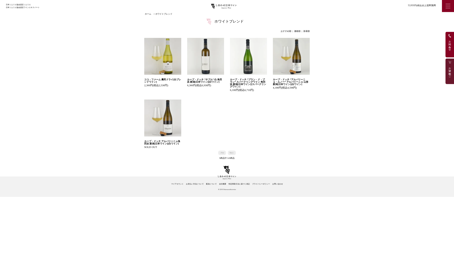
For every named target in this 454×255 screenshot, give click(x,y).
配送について (211, 184)
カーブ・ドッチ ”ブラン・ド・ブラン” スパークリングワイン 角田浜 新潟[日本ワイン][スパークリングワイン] (248, 83)
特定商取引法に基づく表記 (239, 184)
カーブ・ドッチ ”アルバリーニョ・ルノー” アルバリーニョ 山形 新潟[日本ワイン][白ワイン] (290, 81)
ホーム (148, 14)
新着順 (306, 31)
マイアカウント (177, 184)
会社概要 (222, 184)
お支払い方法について (195, 184)
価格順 (297, 31)
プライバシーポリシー (261, 184)
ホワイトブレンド (163, 14)
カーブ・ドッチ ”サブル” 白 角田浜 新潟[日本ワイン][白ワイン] (204, 80)
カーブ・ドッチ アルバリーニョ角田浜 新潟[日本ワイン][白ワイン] (162, 142)
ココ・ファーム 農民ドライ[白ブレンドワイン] (162, 80)
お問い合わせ (277, 184)
